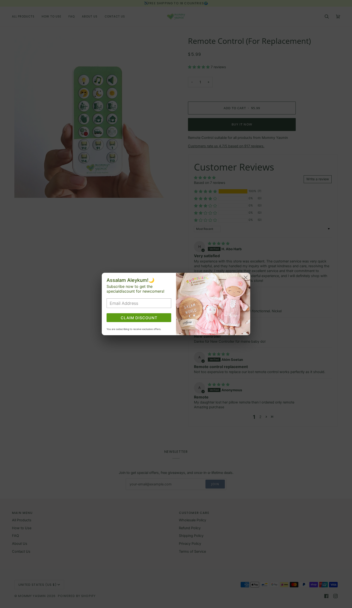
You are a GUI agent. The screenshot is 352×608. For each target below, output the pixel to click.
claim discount (139, 317)
